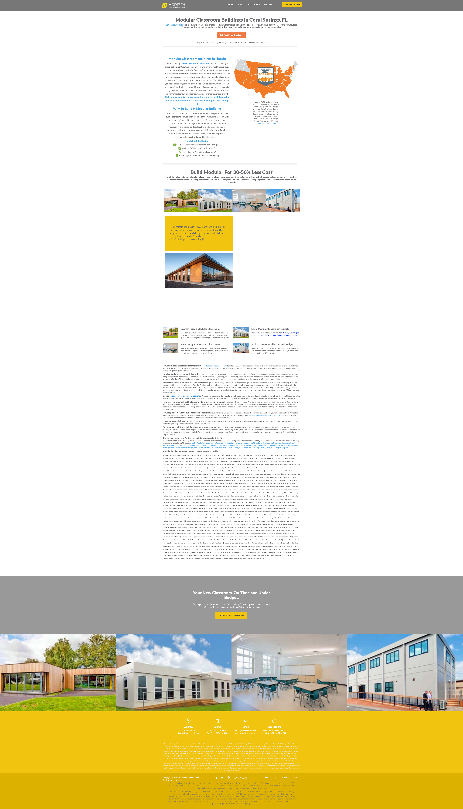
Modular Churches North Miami (224, 512)
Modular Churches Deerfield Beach (192, 496)
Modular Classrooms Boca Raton (275, 490)
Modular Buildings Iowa (268, 746)
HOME (231, 5)
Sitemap (267, 778)
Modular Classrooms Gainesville (200, 474)
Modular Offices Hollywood (197, 471)
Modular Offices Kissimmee (193, 505)
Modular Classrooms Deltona (195, 493)
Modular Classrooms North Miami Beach (210, 543)
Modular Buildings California (226, 744)
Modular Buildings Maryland (223, 748)
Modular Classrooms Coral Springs (265, 474)
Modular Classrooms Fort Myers (284, 502)
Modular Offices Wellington (172, 515)
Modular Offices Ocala (206, 518)
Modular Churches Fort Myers (244, 502)
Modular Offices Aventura (171, 559)
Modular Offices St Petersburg (286, 458)
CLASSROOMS (254, 5)
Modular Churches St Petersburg (264, 458)
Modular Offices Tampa (170, 458)
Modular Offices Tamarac (250, 508)
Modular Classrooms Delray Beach (210, 508)
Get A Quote (241, 778)
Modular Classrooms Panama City (253, 559)
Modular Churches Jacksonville (173, 455)
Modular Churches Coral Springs (222, 474)
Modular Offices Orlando (225, 458)
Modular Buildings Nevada (241, 751)
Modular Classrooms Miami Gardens (197, 477)
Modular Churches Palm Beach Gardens (266, 527)
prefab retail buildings (184, 761)
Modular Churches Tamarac (232, 508)
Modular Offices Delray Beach (188, 508)
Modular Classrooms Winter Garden (262, 555)
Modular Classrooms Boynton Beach (236, 499)
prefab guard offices (237, 445)
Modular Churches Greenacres (282, 549)
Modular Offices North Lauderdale (186, 546)
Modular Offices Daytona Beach (178, 512)
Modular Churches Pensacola (272, 524)
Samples (285, 778)
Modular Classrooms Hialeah (230, 461)
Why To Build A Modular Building (197, 109)
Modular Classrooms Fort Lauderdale (229, 465)
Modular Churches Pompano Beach (206, 480)
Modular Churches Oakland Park (227, 540)
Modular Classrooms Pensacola (180, 527)
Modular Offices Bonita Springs (277, 533)
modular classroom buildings (276, 445)
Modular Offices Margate (177, 524)
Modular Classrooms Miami (269, 455)
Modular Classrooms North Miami (266, 512)
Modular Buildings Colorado (244, 744)
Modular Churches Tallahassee (251, 461)
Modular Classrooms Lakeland (253, 483)
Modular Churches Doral (206, 530)
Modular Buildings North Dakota (230, 753)
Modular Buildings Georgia (184, 746)
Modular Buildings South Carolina (210, 756)
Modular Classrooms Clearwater (260, 477)
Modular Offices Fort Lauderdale (205, 465)
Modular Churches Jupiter (272, 515)
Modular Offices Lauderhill (277, 499)
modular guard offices (279, 447)
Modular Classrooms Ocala (223, 518)
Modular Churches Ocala (190, 518)
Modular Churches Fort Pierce (234, 543)
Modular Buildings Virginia (186, 758)
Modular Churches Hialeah (195, 461)
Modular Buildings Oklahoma (265, 753)
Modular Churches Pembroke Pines (241, 468)
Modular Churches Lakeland (215, 483)
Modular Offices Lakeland (233, 483)
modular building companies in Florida (264, 415)
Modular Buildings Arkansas (207, 744)
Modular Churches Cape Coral (178, 468)
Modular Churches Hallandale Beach (281, 552)
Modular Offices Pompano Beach (230, 480)
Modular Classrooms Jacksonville (214, 455)
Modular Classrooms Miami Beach (234, 486)
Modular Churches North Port (213, 515)
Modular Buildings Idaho (218, 746)
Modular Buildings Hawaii (202, 746)
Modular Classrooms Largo (171, 496)
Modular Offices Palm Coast (235, 493)
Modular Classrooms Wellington (192, 515)
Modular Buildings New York (188, 753)
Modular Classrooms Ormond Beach (256, 552)
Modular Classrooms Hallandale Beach (192, 555)
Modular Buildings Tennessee (252, 756)
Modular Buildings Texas (270, 756)
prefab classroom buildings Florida (227, 443)
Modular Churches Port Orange (243, 518)
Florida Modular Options (197, 141)
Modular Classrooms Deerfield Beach (239, 496)
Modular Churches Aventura (284, 555)
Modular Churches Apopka (189, 537)
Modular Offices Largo (291, 493)
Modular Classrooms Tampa (188, 458)
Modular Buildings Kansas (284, 746)
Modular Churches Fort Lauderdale (182, 465)
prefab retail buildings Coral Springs (254, 443)
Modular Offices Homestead (255, 505)
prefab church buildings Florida (198, 445)
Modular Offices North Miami (244, 512)
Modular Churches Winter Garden (217, 555)
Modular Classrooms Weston (223, 502)
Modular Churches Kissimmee (173, 505)
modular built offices (291, 758)
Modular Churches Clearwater (220, 477)
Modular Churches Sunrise (179, 490)
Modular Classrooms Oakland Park (271, 540)
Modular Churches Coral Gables (190, 533)
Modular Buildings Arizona (189, 744)
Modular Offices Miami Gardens (173, 477)
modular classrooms (171, 761)
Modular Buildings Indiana (251, 746)
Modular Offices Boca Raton (255, 490)
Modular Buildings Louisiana (187, 748)
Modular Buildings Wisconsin (245, 758)
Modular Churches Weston (187, 502)
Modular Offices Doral (222, 530)
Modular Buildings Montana (205, 751)
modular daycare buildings (250, 761)
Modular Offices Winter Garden (239, 555)
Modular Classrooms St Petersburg (174, 461)
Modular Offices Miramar (255, 471)
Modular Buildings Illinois (234, 746)
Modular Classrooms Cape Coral (218, 468)
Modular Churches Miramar (237, 471)
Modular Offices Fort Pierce (254, 543)
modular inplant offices (202, 447)
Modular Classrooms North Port (253, 515)
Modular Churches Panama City (211, 559)
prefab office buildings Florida (201, 443)
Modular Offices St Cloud (189, 549)
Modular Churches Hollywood (177, 471)
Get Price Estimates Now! (266, 123)
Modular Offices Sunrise (196, 490)
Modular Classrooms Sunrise (214, 490)
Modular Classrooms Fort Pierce (274, 543)
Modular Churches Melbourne (262, 496)
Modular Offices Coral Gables (211, 533)
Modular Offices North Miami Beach (184, 543)
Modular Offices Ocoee (244, 549)
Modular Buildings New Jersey (283, 751)
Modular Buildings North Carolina (208, 753)
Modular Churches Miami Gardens (288, 474)
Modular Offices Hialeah (212, 461)
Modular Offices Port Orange (264, 518)
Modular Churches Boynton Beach (190, 499)
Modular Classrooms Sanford (276, 521)
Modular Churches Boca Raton (235, 490)
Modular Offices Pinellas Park (279, 530)
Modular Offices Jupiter (289, 515)
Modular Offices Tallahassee (271, 461)
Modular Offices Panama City (232, 559)
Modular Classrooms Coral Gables (233, 533)
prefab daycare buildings (220, 445)
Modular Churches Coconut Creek (174, 521)
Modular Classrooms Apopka (225, 537)
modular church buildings (233, 761)
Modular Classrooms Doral (238, 530)
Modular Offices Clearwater (240, 477)
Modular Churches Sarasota (216, 524)
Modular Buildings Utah (286, 756)
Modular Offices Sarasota (234, 524)
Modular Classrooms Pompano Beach (254, 480)
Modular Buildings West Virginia (225, 758)
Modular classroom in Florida (215, 366)
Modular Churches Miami (234, 455)
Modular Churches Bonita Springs (255, 533)
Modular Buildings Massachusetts (243, 748)
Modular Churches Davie (272, 483)
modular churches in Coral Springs (225, 447)
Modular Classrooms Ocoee (262, 549)
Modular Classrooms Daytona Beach (201, 512)
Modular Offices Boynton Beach (212, 499)
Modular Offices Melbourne (282, 496)
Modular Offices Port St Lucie (273, 465)
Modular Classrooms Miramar (274, 471)
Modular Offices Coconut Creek (196, 521)
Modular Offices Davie (288, 483)
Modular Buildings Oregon (283, 753)
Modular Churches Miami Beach (191, 486)
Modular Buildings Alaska (172, 744)
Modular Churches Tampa (287, 455)
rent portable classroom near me (185, 396)
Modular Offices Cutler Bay (186, 540)
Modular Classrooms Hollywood (217, 471)
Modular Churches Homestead (235, 505)
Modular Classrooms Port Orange (285, 518)
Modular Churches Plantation (256, 486)
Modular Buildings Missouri (187, 751)
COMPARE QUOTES (292, 5)
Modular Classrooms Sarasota (252, 524)
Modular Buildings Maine (205, 748)
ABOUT (241, 5)
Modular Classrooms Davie (171, 486)
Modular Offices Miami (251, 455)
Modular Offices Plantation (275, 486)
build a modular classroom (196, 63)
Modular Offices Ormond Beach (233, 552)
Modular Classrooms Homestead (276, 505)
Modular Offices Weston (205, 502)
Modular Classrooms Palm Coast (255, 493)
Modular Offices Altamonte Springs (261, 546)
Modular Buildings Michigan (263, 748)
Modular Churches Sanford (241, 521)
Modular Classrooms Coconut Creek (219, 521)
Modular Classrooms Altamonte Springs (286, 546)
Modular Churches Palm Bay (281, 477)
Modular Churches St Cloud (171, 549)
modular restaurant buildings (181, 447)
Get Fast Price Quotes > (231, 35)
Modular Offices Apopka (207, 537)
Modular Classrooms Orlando (243, 458)
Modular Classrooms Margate (196, 524)
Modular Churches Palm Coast (215, 493)
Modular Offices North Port (233, 515)
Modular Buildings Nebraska (224, 751)
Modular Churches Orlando (207, 458)
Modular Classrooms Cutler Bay (206, 540)
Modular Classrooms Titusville (282, 537)
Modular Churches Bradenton (201, 527)
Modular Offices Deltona (177, 493)
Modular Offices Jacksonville (193, 455)
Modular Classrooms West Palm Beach (192, 483)
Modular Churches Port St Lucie (252, 465)
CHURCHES (269, 5)
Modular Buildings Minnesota (282, 748)
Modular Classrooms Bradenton (241, 527)
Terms (295, 778)
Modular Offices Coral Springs (243, 474)
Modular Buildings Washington (204, 758)
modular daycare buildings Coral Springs (254, 447)
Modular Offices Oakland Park (249, 540)
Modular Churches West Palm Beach (279, 480)
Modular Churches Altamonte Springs (237, 546)
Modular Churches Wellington (288, 512)
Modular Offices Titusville (262, 537)
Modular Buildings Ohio (248, 753)
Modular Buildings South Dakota (232, 756)
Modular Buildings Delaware (284, 744)
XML (276, 778)
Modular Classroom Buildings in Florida (197, 59)
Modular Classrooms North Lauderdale (211, 546)
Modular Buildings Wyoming (264, 758)
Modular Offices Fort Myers (264, 502)
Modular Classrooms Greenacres (187, 552)
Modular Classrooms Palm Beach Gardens (183, 530)
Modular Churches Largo (275, 493)
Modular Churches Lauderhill (258, 499)
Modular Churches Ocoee (227, 549)
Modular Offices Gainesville (180, 474)
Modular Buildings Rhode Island (189, 756)
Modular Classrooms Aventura (191, 559)
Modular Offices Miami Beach (212, 486)
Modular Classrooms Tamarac (268, 508)
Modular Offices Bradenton (221, 527)
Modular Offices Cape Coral (198, 468)
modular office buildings (255, 445)
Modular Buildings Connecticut (264, 744)
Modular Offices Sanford (258, 521)
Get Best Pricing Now (231, 615)
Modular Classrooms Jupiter (172, 518)
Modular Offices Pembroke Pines (264, 468)
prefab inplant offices (177, 445)
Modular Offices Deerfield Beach (215, 496)
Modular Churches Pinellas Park (258, 530)
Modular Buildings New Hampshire (262, 751)
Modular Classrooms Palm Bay (184, 480)
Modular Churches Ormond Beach (210, 552)
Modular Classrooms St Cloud (208, 549)
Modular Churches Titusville (244, 537)
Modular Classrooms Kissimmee (213, 505)
